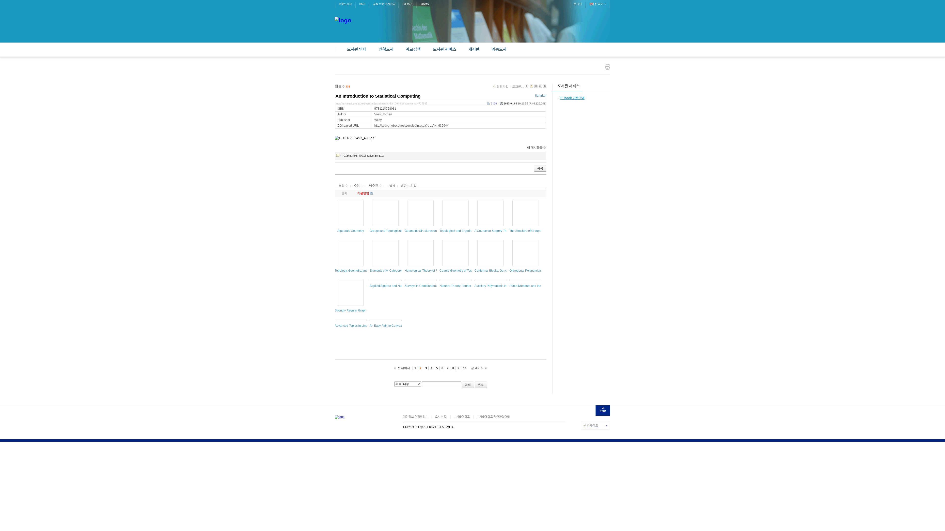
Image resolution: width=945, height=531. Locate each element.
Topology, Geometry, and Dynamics (358, 270)
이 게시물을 (535, 148)
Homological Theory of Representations (431, 270)
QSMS (425, 3)
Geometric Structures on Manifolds (428, 231)
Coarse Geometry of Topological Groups (466, 270)
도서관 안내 (356, 49)
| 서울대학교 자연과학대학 (493, 417)
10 (465, 368)
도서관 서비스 (444, 49)
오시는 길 (441, 417)
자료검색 (413, 49)
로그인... (517, 86)
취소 (481, 384)
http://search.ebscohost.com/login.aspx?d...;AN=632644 (411, 125)
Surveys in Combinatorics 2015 (425, 286)
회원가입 (502, 86)
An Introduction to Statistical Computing (378, 96)
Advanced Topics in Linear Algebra (358, 325)
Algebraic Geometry (350, 231)
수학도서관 (345, 3)
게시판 (473, 49)
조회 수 (343, 185)
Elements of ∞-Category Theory (391, 270)
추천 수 (358, 185)
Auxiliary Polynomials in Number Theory (501, 286)
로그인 (577, 4)
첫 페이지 (403, 368)
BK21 (362, 3)
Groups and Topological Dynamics (393, 231)
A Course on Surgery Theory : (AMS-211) (501, 231)
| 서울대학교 (462, 417)
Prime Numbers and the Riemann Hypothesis (539, 286)
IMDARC (408, 3)
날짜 (392, 185)
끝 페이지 (477, 368)
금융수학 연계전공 (384, 3)
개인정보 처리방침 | (415, 417)
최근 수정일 (408, 185)
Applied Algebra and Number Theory (394, 286)
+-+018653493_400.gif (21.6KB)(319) (362, 155)
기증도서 (499, 49)
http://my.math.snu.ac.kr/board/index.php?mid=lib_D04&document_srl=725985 (381, 103)
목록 (540, 168)
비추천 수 (375, 185)
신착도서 (386, 49)
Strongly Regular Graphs (351, 310)
